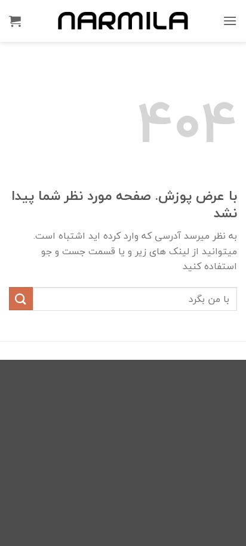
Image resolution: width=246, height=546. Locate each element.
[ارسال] (21, 298)
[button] (230, 20)
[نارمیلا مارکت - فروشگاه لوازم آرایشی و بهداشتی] (123, 20)
